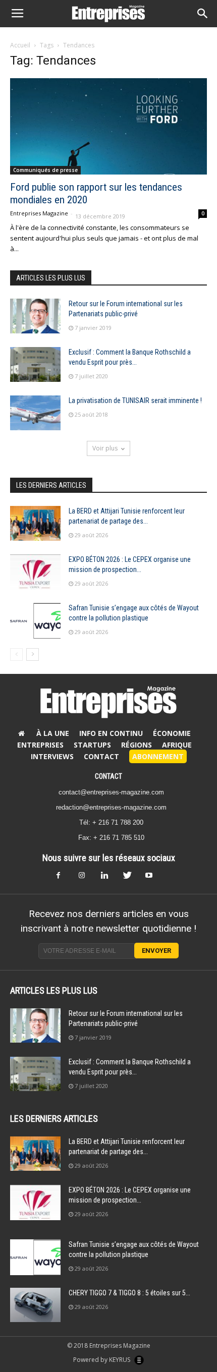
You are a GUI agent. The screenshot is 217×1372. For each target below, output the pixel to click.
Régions (136, 745)
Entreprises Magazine (39, 213)
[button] (203, 13)
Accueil (20, 45)
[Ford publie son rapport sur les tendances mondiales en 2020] (108, 126)
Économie (172, 733)
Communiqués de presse (45, 170)
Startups (92, 745)
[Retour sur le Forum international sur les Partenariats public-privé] (35, 316)
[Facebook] (64, 878)
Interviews (52, 756)
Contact (101, 756)
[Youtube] (152, 878)
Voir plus (105, 448)
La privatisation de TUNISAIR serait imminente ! (135, 400)
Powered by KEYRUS (102, 1359)
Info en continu (111, 733)
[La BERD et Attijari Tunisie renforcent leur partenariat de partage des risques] (35, 523)
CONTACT (108, 776)
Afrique (177, 745)
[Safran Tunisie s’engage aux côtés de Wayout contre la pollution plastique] (35, 621)
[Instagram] (86, 878)
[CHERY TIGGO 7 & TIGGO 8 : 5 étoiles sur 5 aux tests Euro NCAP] (35, 1305)
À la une (52, 733)
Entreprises (40, 745)
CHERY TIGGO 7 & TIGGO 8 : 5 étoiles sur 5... (129, 1293)
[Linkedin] (108, 878)
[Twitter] (130, 878)
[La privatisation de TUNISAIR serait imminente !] (35, 412)
